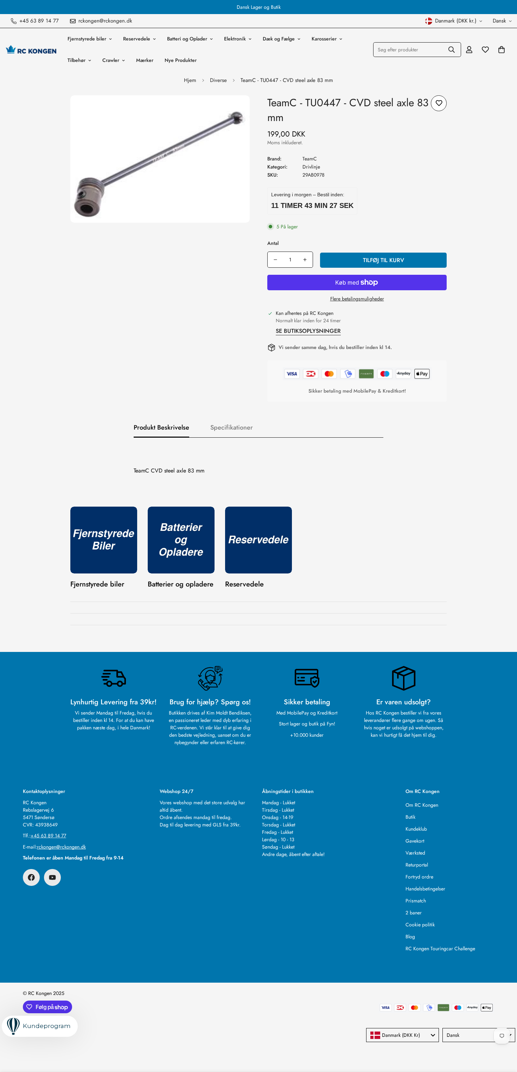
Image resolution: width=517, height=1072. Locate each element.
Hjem (190, 80)
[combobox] (402, 1035)
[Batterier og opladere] (181, 540)
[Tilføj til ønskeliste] (439, 103)
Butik (410, 816)
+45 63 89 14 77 (48, 835)
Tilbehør (76, 60)
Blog (410, 936)
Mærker (144, 60)
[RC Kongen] (30, 50)
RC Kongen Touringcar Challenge (440, 948)
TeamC (309, 158)
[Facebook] (31, 877)
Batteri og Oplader (187, 38)
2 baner (414, 912)
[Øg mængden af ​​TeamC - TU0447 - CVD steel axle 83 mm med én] (305, 259)
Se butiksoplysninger (308, 331)
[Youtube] (52, 877)
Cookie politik (420, 924)
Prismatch (416, 900)
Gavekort (415, 840)
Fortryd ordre (419, 876)
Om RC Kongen (422, 804)
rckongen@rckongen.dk (61, 846)
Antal (273, 243)
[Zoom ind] (235, 110)
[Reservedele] (258, 540)
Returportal (417, 864)
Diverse (218, 80)
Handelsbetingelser (425, 888)
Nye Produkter (181, 60)
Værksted (415, 852)
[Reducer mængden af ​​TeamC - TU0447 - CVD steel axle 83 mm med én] (275, 259)
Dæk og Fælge (279, 38)
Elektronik (235, 38)
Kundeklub (416, 828)
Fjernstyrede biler (87, 38)
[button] (501, 50)
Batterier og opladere (180, 584)
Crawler (110, 60)
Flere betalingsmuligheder (357, 298)
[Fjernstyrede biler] (103, 540)
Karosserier (324, 38)
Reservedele (136, 38)
